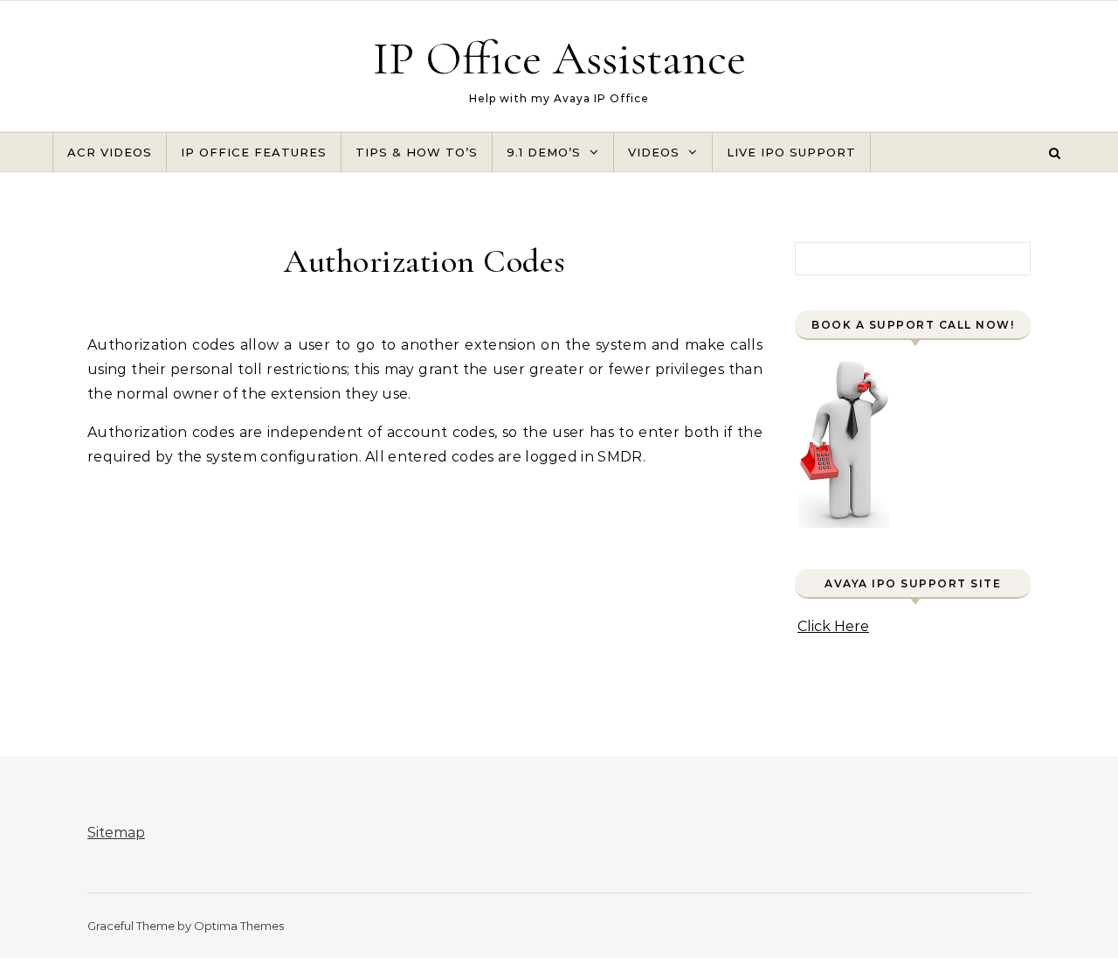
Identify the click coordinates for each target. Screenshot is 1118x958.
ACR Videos (109, 152)
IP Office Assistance (559, 58)
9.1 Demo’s (544, 152)
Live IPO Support (791, 152)
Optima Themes (239, 926)
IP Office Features (254, 152)
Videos (654, 152)
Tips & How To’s (416, 152)
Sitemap (116, 832)
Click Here (833, 626)
